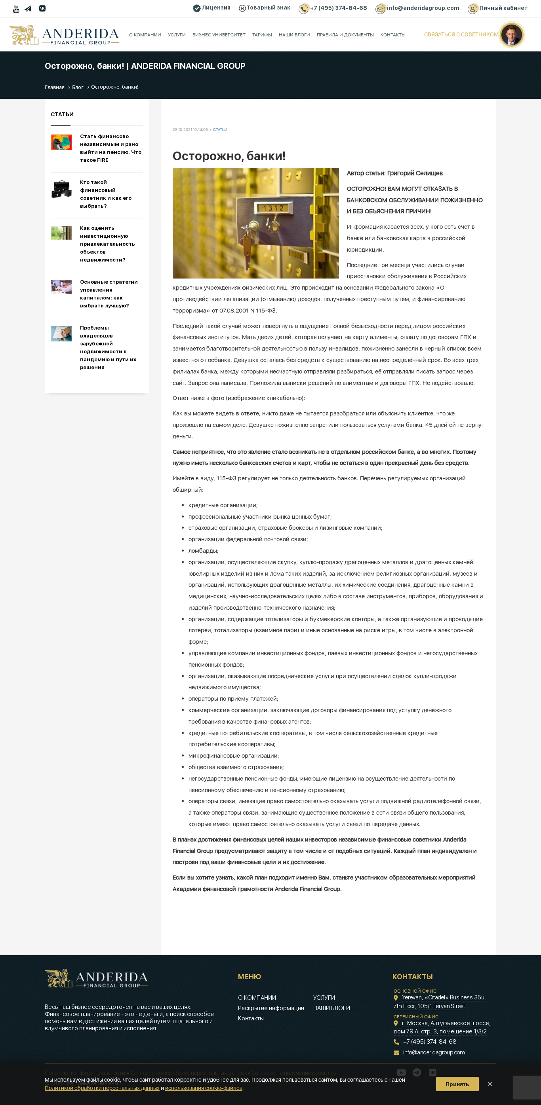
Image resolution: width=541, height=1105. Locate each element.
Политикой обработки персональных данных (102, 1088)
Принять (457, 1084)
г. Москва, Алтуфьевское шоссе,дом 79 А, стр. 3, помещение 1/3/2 (442, 1027)
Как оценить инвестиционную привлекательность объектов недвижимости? (107, 244)
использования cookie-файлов (203, 1088)
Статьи (220, 129)
